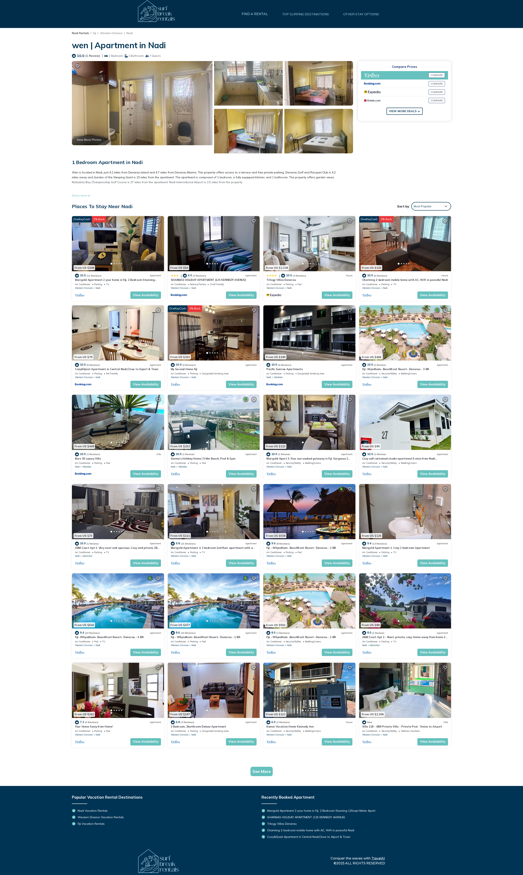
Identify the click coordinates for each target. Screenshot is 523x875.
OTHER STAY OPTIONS (361, 14)
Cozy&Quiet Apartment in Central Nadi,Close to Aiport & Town (116, 369)
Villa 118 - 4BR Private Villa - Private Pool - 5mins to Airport (402, 726)
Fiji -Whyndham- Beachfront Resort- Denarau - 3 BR (109, 637)
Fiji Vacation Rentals (91, 824)
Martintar (87, 556)
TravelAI (378, 858)
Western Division (111, 33)
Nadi (129, 33)
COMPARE (437, 75)
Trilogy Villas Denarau (281, 279)
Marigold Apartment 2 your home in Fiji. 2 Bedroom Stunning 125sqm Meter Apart (321, 810)
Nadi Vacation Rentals (93, 810)
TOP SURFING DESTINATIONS (305, 14)
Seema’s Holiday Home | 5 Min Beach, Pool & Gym (203, 458)
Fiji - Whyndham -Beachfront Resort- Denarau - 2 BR (301, 547)
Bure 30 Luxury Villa (88, 458)
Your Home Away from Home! (94, 726)
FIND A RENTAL (254, 14)
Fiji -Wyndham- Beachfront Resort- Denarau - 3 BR (395, 369)
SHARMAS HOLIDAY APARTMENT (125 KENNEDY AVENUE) (208, 279)
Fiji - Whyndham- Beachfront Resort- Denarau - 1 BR (205, 637)
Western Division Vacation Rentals (101, 817)
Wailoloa (278, 377)
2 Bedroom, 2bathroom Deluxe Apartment (198, 726)
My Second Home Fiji (184, 369)
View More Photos (89, 140)
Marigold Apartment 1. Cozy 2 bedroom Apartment (396, 547)
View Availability (145, 295)
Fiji (94, 33)
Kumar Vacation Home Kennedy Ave (290, 726)
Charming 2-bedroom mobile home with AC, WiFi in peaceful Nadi (405, 279)
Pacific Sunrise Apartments (284, 369)
